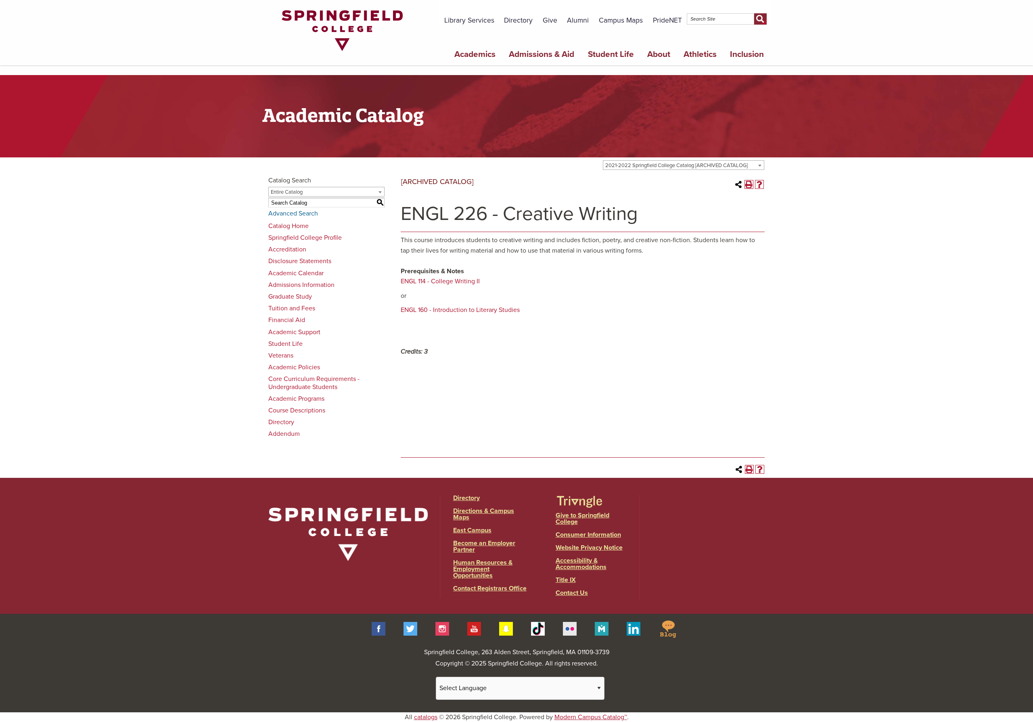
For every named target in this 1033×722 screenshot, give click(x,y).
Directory (518, 20)
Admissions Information (301, 285)
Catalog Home (288, 226)
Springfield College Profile (305, 238)
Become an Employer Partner (484, 546)
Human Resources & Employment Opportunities (482, 569)
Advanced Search (293, 213)
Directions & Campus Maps (483, 514)
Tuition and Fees (291, 308)
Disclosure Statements (299, 261)
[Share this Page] (738, 184)
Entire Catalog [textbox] (287, 192)
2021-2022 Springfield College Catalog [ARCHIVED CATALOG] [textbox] (676, 165)
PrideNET (667, 20)
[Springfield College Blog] (668, 628)
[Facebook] (378, 628)
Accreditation (287, 249)
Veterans (280, 356)
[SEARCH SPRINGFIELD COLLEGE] (760, 19)
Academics (475, 54)
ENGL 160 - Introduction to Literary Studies (460, 310)
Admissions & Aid (541, 54)
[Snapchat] (506, 628)
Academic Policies (294, 367)
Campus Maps (621, 20)
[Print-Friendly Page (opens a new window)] (748, 184)
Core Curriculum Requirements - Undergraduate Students (314, 383)
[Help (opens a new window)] (759, 184)
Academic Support (294, 332)
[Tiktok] (538, 628)
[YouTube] (474, 628)
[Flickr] (570, 628)
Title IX (566, 580)
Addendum (284, 434)
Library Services (469, 20)
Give (550, 20)
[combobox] (683, 165)
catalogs (425, 717)
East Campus (472, 530)
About (658, 54)
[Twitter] (410, 628)
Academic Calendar (296, 273)
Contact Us (572, 593)
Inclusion (747, 54)
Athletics (700, 54)
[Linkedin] (633, 628)
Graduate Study (290, 297)
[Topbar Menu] (766, 9)
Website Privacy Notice (589, 548)
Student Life (611, 54)
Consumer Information (588, 535)
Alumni (578, 20)
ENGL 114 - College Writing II (440, 281)
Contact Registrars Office (490, 588)
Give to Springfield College (582, 518)
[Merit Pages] (602, 628)
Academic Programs (296, 399)
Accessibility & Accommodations (581, 564)
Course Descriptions (296, 410)
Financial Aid (286, 320)
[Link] (342, 53)
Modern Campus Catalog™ (590, 717)
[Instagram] (442, 628)
